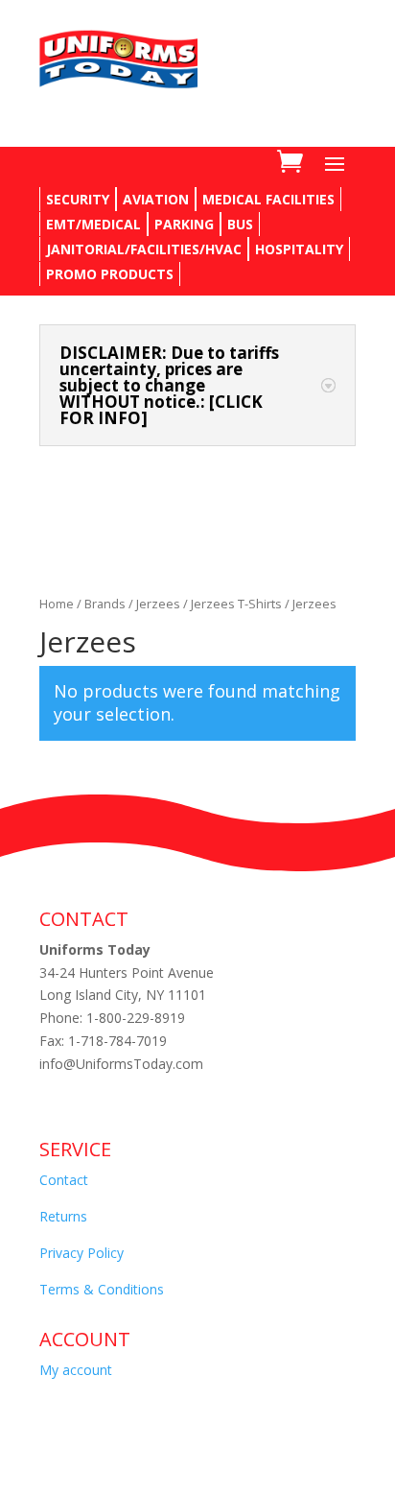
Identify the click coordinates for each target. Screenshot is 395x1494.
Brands (105, 603)
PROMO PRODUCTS (110, 274)
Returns (63, 1216)
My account (75, 1370)
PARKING (184, 224)
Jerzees (158, 603)
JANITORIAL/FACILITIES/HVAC (144, 249)
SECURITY (77, 199)
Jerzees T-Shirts (236, 603)
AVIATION (156, 199)
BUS (240, 224)
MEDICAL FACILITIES (268, 199)
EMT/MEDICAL (93, 224)
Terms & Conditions (101, 1289)
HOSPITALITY (299, 249)
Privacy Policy (81, 1253)
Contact (63, 1180)
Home (56, 603)
